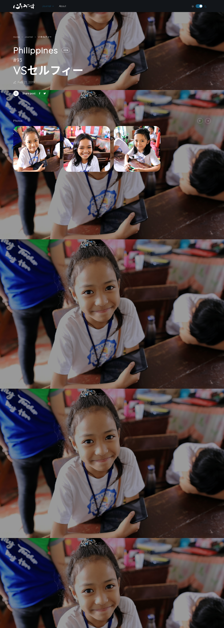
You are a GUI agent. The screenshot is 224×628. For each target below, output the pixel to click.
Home (16, 37)
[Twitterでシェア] (44, 93)
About (62, 6)
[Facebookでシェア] (39, 93)
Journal (46, 6)
